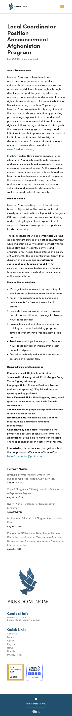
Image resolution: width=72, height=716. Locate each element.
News (10, 647)
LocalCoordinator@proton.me (24, 456)
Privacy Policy (14, 654)
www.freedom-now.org (20, 149)
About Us (12, 633)
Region (11, 644)
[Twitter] (36, 698)
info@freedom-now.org (27, 619)
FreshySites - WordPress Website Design (36, 711)
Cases (10, 640)
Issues (10, 637)
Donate (11, 651)
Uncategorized (30, 58)
